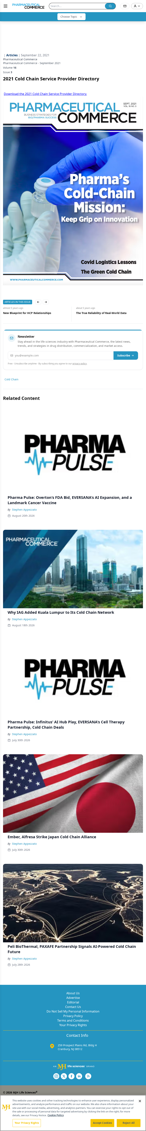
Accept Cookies (102, 1123)
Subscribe (123, 355)
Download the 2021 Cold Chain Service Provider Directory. (45, 94)
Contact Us (73, 1007)
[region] (73, 1113)
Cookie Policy (56, 1115)
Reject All (129, 1123)
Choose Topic (68, 16)
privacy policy (79, 363)
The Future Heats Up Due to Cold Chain (102, 313)
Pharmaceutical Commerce (20, 59)
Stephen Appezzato (24, 509)
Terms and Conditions (73, 1020)
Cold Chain (11, 379)
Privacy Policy (73, 1016)
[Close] (140, 1101)
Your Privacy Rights (73, 1025)
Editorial (73, 1002)
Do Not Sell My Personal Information (73, 1011)
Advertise (73, 998)
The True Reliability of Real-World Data (28, 313)
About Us (73, 993)
